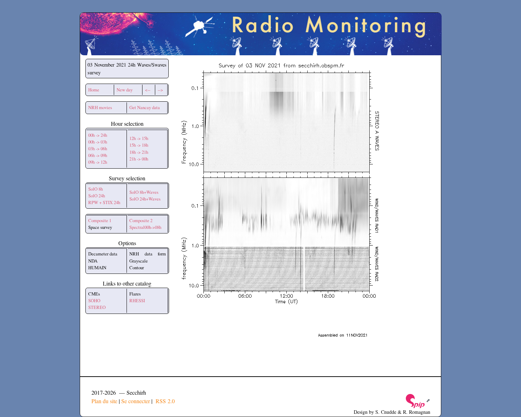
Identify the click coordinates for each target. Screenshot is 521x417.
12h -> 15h (138, 138)
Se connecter (135, 401)
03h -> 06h (97, 148)
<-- (147, 89)
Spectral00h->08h (145, 227)
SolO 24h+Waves (145, 199)
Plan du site (104, 401)
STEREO (97, 307)
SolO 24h (96, 195)
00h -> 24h (97, 135)
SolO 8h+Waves (143, 192)
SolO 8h (95, 189)
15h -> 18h (138, 145)
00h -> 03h (97, 142)
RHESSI (137, 300)
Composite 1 (99, 220)
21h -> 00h (138, 159)
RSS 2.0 (164, 401)
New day (125, 89)
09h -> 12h (97, 162)
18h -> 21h (138, 152)
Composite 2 (140, 220)
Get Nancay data (144, 107)
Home (93, 89)
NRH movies (100, 107)
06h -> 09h (97, 155)
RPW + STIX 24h (104, 202)
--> (160, 89)
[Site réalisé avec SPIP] (417, 400)
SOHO (94, 300)
